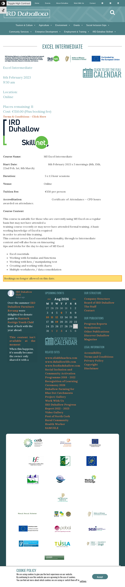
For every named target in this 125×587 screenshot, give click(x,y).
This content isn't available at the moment (22, 341)
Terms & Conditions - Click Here (24, 116)
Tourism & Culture (24, 25)
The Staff (90, 306)
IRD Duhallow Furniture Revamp (21, 306)
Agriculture (44, 25)
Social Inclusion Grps (96, 25)
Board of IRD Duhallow (99, 302)
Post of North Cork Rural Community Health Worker (57, 420)
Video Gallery (54, 412)
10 (47, 317)
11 (52, 317)
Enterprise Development (46, 32)
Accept (100, 577)
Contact (93, 3)
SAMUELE (51, 428)
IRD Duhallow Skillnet (103, 32)
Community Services (19, 32)
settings (83, 581)
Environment (61, 25)
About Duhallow (62, 3)
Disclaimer (91, 368)
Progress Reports (95, 323)
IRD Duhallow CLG (24, 293)
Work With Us (79, 3)
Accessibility (92, 352)
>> (74, 299)
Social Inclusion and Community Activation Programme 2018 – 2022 (60, 373)
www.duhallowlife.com (60, 361)
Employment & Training (75, 32)
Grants (77, 25)
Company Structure (97, 298)
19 (56, 321)
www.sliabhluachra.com (61, 357)
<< (48, 299)
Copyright (91, 364)
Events (47, 3)
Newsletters (92, 327)
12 (57, 317)
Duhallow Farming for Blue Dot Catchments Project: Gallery (59, 392)
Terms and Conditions (98, 356)
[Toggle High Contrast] (3, 3)
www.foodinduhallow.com (62, 365)
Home (37, 3)
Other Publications (96, 331)
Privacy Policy (94, 360)
